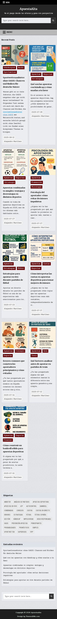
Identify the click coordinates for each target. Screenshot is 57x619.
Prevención (36, 182)
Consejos (20, 351)
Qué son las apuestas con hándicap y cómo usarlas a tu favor (41, 87)
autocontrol (31, 506)
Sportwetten (10, 72)
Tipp (31, 531)
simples (35, 527)
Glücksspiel (9, 67)
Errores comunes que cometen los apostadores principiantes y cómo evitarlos (14, 367)
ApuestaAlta (28, 9)
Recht (21, 67)
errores (7, 514)
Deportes (47, 74)
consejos (20, 510)
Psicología (36, 187)
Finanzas (8, 440)
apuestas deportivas (41, 501)
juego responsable (44, 519)
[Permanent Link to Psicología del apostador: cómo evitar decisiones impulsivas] (42, 162)
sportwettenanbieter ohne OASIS (12, 113)
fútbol (28, 514)
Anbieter (7, 501)
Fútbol (21, 268)
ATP (21, 506)
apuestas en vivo (10, 506)
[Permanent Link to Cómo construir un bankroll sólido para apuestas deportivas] (15, 419)
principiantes (36, 523)
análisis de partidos (21, 501)
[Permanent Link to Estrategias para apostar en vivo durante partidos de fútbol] (15, 248)
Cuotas (46, 263)
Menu (8, 2)
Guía (45, 351)
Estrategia (9, 182)
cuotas (30, 510)
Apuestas (36, 74)
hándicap (16, 519)
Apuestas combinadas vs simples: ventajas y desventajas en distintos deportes (23, 567)
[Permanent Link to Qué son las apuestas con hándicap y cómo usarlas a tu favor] (42, 58)
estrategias (18, 514)
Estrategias (37, 78)
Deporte (8, 355)
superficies (22, 531)
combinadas (8, 510)
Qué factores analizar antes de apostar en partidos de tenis (41, 364)
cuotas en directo (43, 510)
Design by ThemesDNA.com (28, 616)
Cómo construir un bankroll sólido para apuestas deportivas (13, 448)
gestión (7, 519)
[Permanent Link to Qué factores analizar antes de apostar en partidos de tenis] (42, 335)
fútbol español (40, 514)
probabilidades (10, 527)
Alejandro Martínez (13, 141)
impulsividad (28, 519)
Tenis (34, 355)
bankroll (43, 506)
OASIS (6, 523)
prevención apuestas (20, 523)
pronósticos (24, 527)
